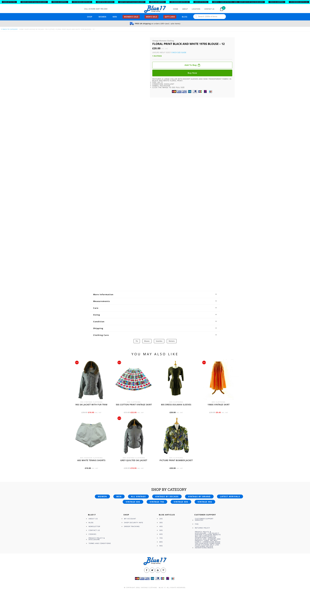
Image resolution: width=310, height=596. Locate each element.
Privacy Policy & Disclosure (97, 390)
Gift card (170, 16)
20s (161, 370)
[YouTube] (157, 421)
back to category (10, 29)
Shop (89, 16)
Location (196, 9)
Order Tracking (132, 377)
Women (102, 16)
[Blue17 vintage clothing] (155, 9)
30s (161, 374)
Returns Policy (202, 379)
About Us (93, 370)
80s (161, 393)
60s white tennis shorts (91, 253)
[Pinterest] (163, 421)
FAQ (196, 375)
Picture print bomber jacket (176, 253)
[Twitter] (152, 421)
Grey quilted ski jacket (133, 253)
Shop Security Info (133, 374)
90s (161, 397)
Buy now (192, 93)
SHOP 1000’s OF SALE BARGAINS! (34, 2)
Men (115, 16)
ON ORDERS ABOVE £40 (82, 2)
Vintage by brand (199, 347)
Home (175, 9)
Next (144, 67)
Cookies (92, 385)
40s (161, 377)
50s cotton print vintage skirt (134, 197)
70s (137, 324)
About (185, 9)
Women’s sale (131, 16)
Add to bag (191, 86)
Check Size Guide (178, 52)
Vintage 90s (205, 353)
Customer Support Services (204, 370)
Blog (184, 16)
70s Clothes (50, 29)
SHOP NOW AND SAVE (105, 2)
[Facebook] (146, 421)
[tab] (155, 277)
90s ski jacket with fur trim (91, 197)
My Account (130, 370)
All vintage (138, 347)
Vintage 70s (157, 353)
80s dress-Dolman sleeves (176, 197)
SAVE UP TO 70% (9, 2)
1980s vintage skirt (219, 197)
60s (161, 385)
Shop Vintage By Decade (34, 29)
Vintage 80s (181, 353)
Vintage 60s (133, 353)
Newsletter (94, 377)
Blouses (147, 324)
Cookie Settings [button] (282, 588)
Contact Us (209, 9)
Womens (172, 324)
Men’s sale (151, 16)
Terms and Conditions (100, 394)
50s (161, 381)
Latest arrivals (230, 347)
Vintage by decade (167, 347)
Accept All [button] (295, 588)
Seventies (159, 324)
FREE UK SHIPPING (60, 2)
